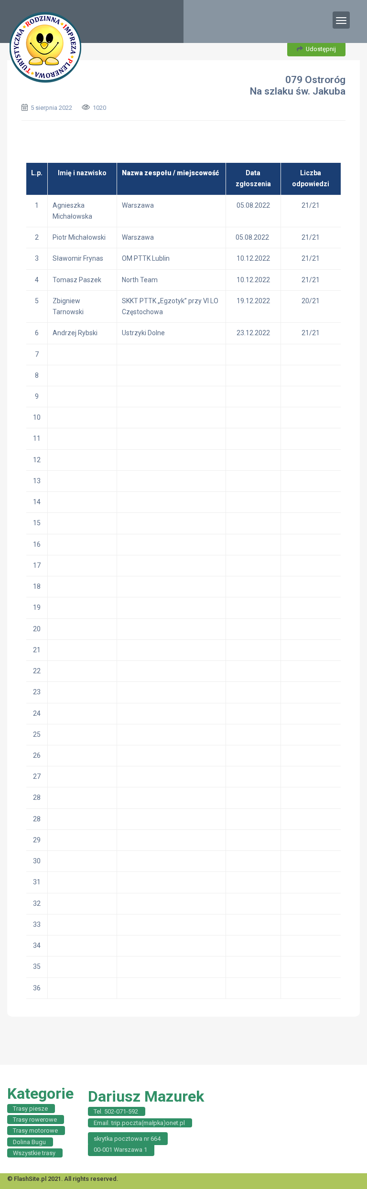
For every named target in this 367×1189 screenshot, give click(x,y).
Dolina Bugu (29, 1142)
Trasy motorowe (35, 1130)
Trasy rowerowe (35, 1119)
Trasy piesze (30, 1108)
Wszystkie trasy (34, 1153)
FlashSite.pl (30, 1178)
